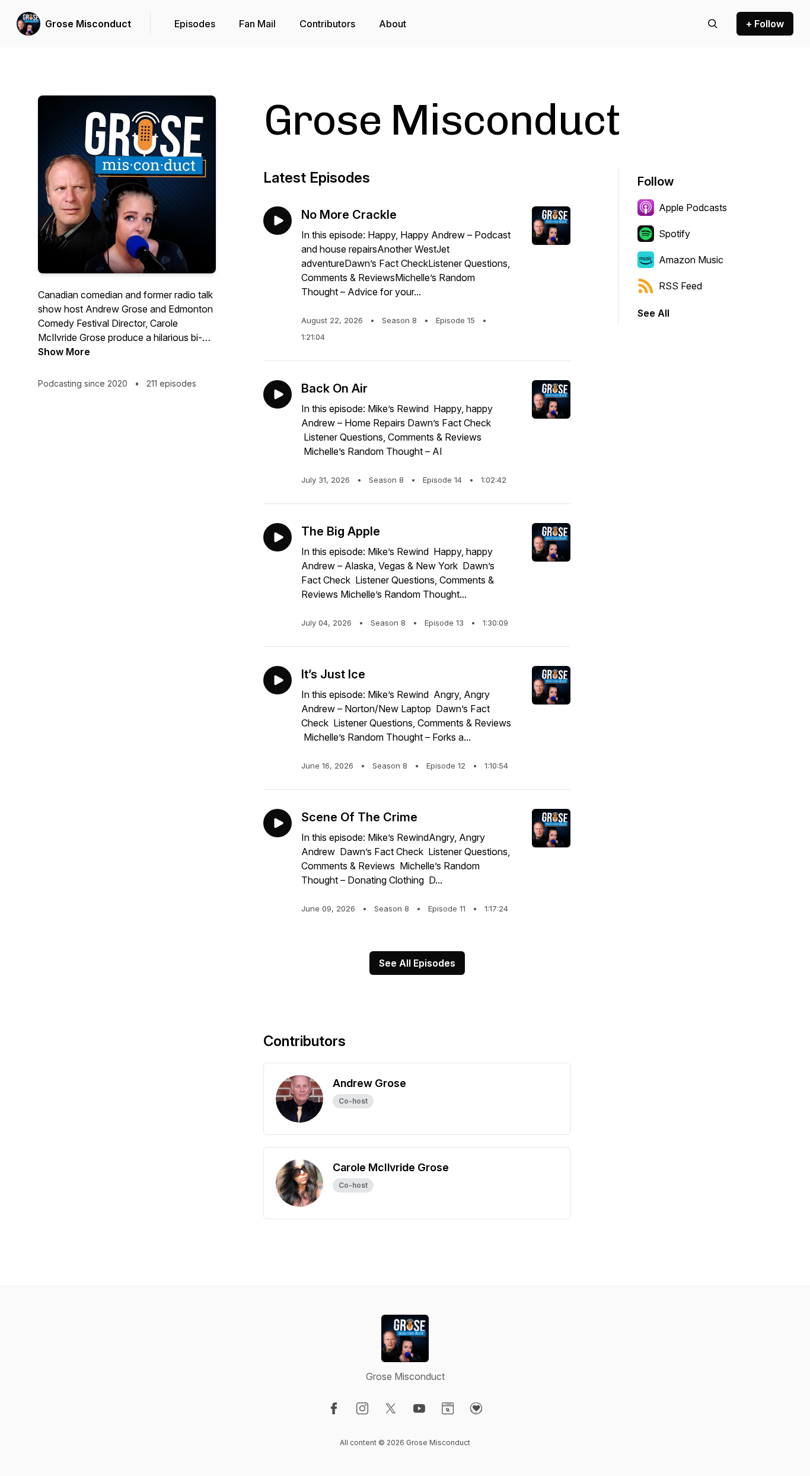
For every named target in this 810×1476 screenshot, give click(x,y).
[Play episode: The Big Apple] (277, 537)
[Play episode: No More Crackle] (277, 220)
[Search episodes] (712, 24)
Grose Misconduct (88, 24)
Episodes (194, 24)
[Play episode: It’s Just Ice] (277, 680)
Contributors (327, 24)
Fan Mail (257, 24)
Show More (64, 352)
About (392, 24)
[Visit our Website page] (448, 1408)
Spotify (674, 234)
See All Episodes (417, 963)
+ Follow (765, 24)
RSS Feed (680, 286)
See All (653, 313)
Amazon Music (691, 260)
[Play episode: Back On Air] (277, 394)
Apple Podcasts (693, 207)
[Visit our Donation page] (476, 1408)
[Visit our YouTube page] (419, 1408)
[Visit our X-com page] (391, 1408)
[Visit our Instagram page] (362, 1408)
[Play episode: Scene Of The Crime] (277, 823)
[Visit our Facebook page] (334, 1408)
